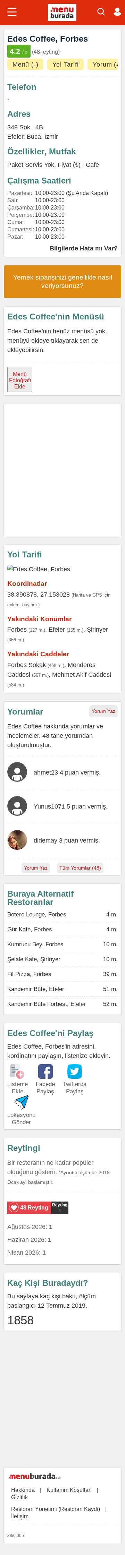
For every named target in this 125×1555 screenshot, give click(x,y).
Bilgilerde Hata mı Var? (84, 248)
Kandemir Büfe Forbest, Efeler (46, 1004)
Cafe (92, 164)
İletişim (19, 1516)
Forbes (17, 629)
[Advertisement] (62, 470)
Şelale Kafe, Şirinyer (33, 959)
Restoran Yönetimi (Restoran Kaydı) (55, 1509)
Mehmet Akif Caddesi (81, 674)
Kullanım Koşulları (69, 1490)
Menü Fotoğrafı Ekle (20, 380)
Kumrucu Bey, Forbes (35, 944)
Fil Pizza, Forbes (29, 974)
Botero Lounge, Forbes (36, 914)
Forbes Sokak (26, 664)
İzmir (51, 136)
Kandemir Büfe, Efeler (35, 989)
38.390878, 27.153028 (38, 594)
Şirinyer (97, 629)
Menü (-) (25, 64)
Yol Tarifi (65, 64)
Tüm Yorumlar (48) (80, 868)
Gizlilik (19, 1497)
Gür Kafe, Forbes (29, 929)
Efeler (57, 629)
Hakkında (23, 1490)
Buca (34, 136)
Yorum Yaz (103, 711)
